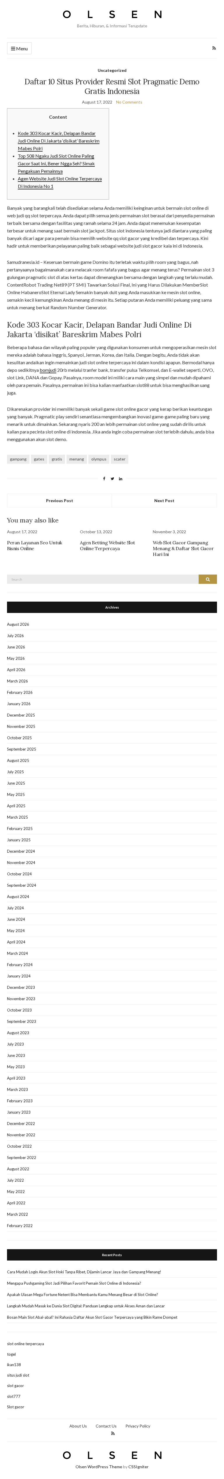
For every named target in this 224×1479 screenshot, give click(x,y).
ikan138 (14, 1364)
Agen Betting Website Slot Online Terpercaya (107, 545)
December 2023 (21, 987)
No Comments (129, 101)
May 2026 (16, 658)
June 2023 (16, 1055)
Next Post (164, 500)
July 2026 (15, 635)
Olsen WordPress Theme (99, 1466)
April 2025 (16, 806)
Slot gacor (15, 1407)
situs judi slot (18, 1375)
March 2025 (17, 817)
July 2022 (15, 1180)
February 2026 (20, 692)
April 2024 (16, 942)
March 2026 (17, 681)
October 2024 (19, 874)
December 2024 (21, 851)
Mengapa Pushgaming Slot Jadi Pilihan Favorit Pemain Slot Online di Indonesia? (74, 1283)
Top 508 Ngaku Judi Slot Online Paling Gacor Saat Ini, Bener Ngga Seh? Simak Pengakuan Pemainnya (56, 163)
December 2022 (21, 1123)
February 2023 (20, 1100)
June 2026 (16, 647)
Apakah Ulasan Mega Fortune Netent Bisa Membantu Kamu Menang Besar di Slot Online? (82, 1294)
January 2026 (19, 703)
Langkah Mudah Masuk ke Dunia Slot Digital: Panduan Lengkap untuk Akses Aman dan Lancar (86, 1306)
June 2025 (16, 783)
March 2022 (17, 1214)
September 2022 (21, 1157)
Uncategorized (112, 70)
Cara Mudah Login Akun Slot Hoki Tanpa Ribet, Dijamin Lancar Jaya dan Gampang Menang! (84, 1272)
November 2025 (21, 726)
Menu (21, 48)
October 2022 (19, 1146)
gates (39, 458)
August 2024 (18, 896)
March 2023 (17, 1089)
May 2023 (16, 1066)
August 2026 (18, 624)
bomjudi (48, 370)
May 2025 (16, 794)
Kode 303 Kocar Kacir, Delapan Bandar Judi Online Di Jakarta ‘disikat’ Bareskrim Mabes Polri (58, 140)
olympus (98, 458)
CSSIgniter (138, 1466)
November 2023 (21, 998)
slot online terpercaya (25, 1343)
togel (11, 1354)
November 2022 (21, 1135)
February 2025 (20, 828)
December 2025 (21, 715)
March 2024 (17, 953)
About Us (78, 1425)
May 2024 (16, 930)
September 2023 (21, 1021)
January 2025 (19, 840)
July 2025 (15, 771)
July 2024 (15, 908)
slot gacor (15, 1385)
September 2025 (21, 749)
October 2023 (19, 1010)
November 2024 (21, 862)
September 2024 (21, 885)
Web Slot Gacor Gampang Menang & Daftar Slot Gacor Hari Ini (183, 548)
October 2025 (19, 737)
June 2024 (16, 919)
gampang (18, 458)
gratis (57, 458)
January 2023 (19, 1112)
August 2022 (18, 1169)
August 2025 (18, 760)
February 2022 (20, 1225)
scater (119, 458)
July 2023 (15, 1044)
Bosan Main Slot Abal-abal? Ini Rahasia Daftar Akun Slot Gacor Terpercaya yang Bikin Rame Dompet (92, 1317)
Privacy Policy (137, 1425)
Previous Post (59, 500)
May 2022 (16, 1191)
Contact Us (106, 1425)
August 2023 (18, 1032)
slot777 (13, 1396)
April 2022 (16, 1203)
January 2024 (19, 976)
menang (76, 458)
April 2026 (16, 669)
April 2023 (16, 1078)
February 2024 (20, 964)
